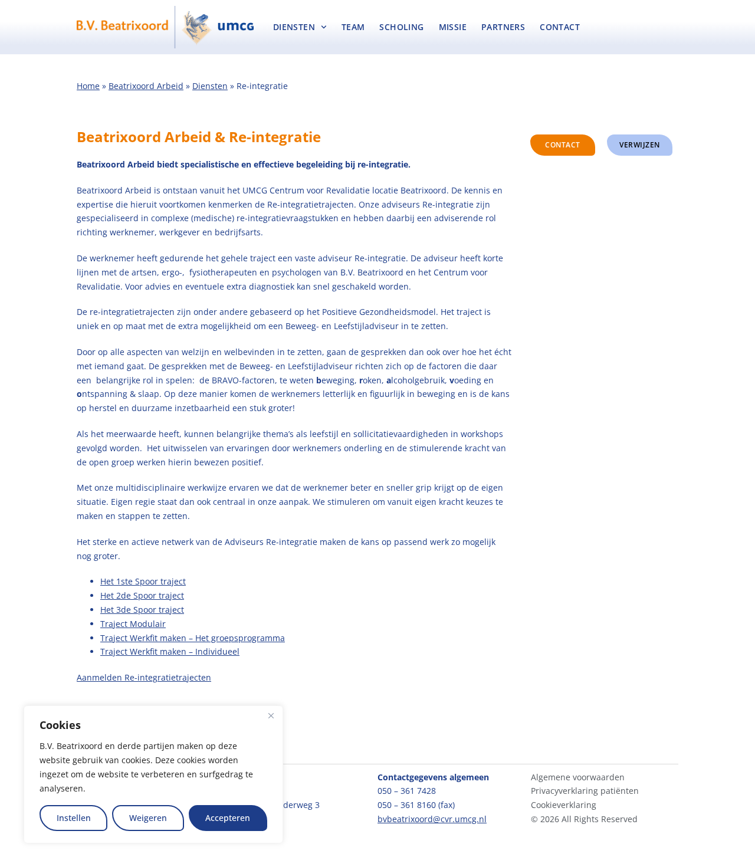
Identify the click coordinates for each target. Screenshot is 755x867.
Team (353, 26)
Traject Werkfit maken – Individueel (169, 651)
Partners (503, 26)
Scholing (401, 26)
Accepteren (227, 817)
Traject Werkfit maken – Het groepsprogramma (192, 637)
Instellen (74, 817)
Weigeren (148, 817)
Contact (560, 26)
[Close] (271, 715)
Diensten (294, 26)
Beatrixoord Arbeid (146, 85)
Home (88, 85)
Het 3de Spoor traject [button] (142, 609)
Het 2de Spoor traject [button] (142, 595)
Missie (453, 26)
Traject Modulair (133, 623)
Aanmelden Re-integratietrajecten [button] (144, 677)
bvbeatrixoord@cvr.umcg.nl (432, 819)
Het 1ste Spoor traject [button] (143, 581)
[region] (153, 774)
